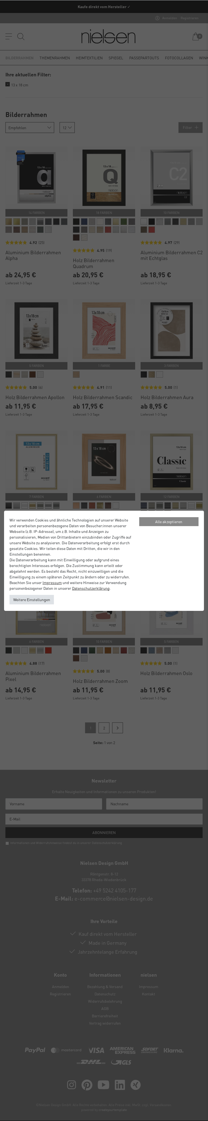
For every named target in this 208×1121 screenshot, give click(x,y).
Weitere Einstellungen (31, 599)
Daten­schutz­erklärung (91, 588)
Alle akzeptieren (168, 521)
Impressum (52, 582)
